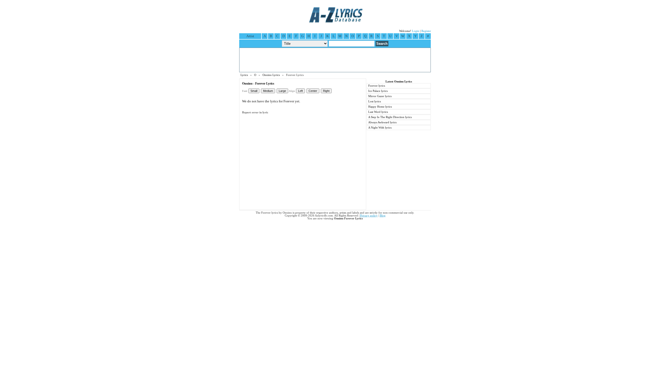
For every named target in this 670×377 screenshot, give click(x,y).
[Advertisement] (335, 60)
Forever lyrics (376, 85)
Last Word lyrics (378, 111)
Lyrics (244, 75)
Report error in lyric (255, 112)
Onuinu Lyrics (271, 75)
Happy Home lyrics (380, 106)
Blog (383, 215)
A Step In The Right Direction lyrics (390, 117)
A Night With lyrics (380, 127)
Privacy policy (369, 215)
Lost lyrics (374, 101)
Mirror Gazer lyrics (380, 96)
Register (426, 31)
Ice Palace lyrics (378, 91)
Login (415, 31)
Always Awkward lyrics (382, 122)
